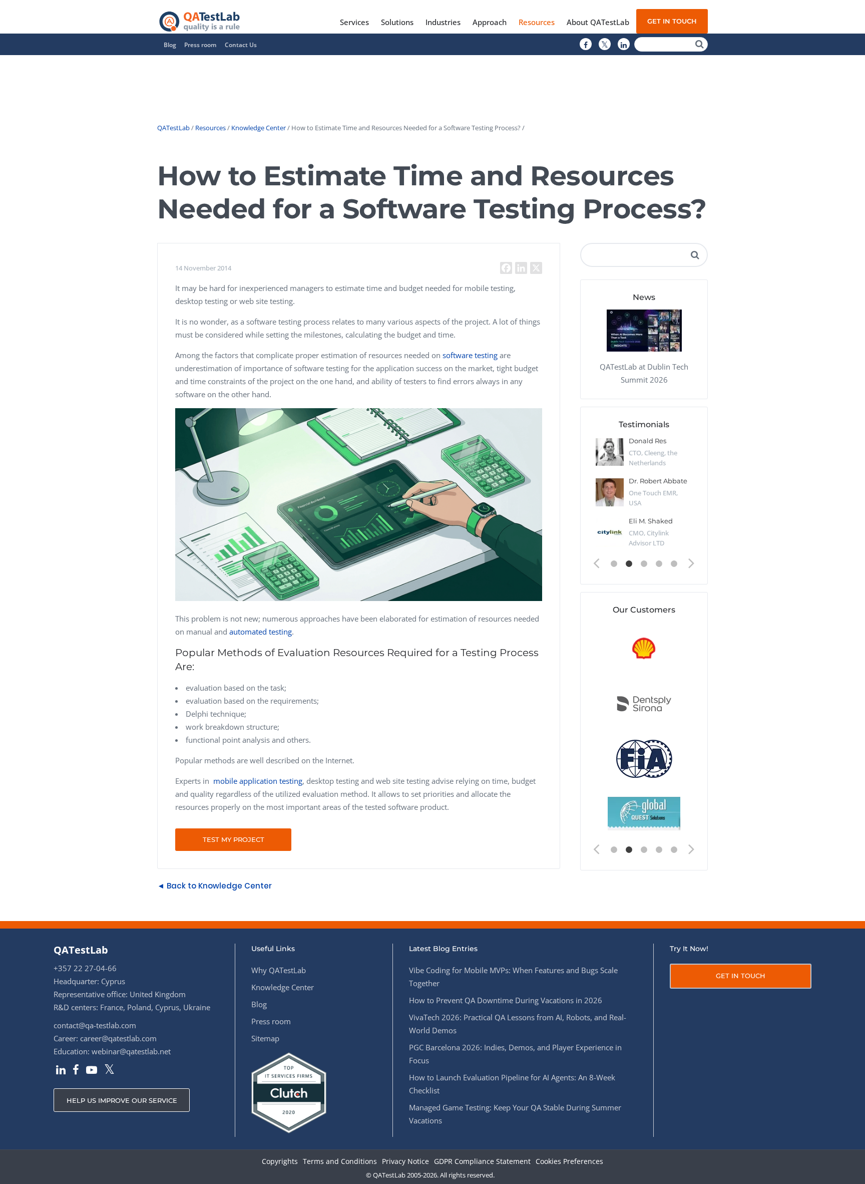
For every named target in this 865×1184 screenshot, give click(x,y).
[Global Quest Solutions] (644, 814)
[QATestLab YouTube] (91, 1070)
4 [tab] (659, 564)
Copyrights (280, 1161)
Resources (210, 127)
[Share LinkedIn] (521, 268)
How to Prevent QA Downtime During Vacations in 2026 (505, 1000)
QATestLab (173, 127)
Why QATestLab (278, 970)
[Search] (699, 44)
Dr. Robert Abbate (658, 481)
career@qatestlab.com (118, 1038)
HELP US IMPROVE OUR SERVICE (122, 1100)
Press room (200, 45)
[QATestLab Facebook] (586, 45)
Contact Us (241, 45)
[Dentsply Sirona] (644, 704)
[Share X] (536, 268)
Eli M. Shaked (651, 521)
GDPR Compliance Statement (482, 1161)
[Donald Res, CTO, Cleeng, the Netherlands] (610, 452)
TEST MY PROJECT (233, 839)
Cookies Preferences (569, 1161)
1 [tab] (614, 564)
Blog (170, 45)
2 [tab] (629, 564)
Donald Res (647, 441)
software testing (470, 355)
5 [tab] (674, 564)
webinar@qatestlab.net (131, 1051)
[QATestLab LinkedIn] (624, 45)
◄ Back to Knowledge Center (214, 885)
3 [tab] (644, 564)
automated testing (260, 632)
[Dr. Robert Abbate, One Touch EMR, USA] (610, 492)
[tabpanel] (644, 496)
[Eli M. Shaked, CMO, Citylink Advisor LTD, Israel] (610, 532)
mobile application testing (257, 781)
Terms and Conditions (340, 1161)
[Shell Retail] (644, 649)
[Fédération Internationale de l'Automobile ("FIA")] (644, 759)
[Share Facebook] (506, 268)
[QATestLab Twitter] (605, 45)
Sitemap (265, 1038)
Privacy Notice (405, 1161)
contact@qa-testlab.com (95, 1025)
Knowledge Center (258, 127)
